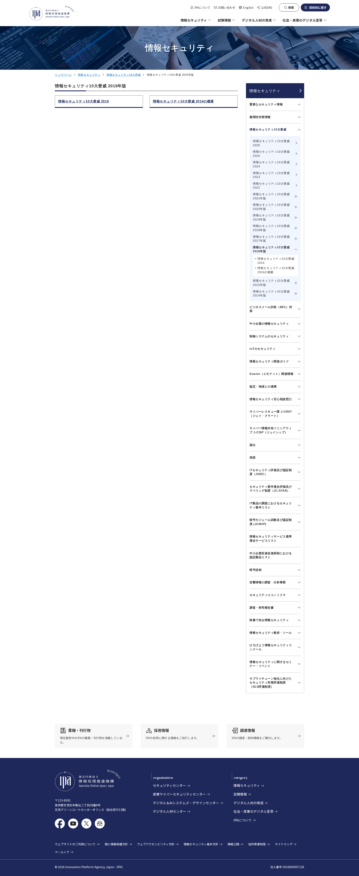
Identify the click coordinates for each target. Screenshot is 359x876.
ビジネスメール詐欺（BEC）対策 (271, 309)
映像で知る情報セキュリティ (269, 620)
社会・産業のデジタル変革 (253, 811)
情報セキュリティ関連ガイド (269, 361)
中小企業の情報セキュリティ (269, 323)
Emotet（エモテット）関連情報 (272, 373)
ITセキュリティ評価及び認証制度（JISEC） (271, 472)
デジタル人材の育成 (248, 802)
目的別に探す (318, 7)
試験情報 (240, 794)
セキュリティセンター (169, 785)
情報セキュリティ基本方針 (201, 844)
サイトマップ (283, 844)
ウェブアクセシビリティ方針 (156, 844)
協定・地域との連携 (263, 386)
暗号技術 (256, 569)
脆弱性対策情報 (260, 117)
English (246, 7)
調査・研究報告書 (262, 607)
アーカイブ (62, 852)
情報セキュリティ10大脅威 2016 (275, 260)
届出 (253, 445)
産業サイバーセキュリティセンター (179, 794)
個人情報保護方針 (116, 844)
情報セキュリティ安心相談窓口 (271, 399)
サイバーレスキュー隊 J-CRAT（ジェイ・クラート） (271, 413)
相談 (253, 457)
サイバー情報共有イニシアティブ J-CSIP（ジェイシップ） (271, 430)
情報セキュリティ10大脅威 (124, 74)
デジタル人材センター (169, 811)
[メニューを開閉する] (298, 104)
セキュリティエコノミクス (268, 595)
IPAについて (202, 7)
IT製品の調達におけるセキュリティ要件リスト (271, 505)
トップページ (63, 74)
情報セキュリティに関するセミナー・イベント (271, 664)
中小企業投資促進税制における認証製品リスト (271, 555)
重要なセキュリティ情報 (266, 104)
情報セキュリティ (89, 74)
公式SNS (266, 7)
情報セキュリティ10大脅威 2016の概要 (275, 270)
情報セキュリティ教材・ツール (271, 632)
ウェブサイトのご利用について (75, 844)
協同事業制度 (257, 844)
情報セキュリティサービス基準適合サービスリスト (271, 538)
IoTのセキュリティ (263, 348)
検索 (291, 7)
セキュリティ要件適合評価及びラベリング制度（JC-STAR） (271, 488)
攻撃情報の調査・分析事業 (268, 582)
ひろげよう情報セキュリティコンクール (271, 647)
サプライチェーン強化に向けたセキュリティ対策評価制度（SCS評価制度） (271, 682)
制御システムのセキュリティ (269, 336)
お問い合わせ (226, 7)
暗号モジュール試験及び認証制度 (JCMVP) (271, 522)
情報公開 (233, 844)
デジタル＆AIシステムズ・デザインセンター (186, 802)
